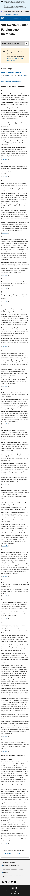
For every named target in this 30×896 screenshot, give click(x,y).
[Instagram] (9, 882)
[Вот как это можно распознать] (15, 13)
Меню (26, 18)
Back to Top (5, 160)
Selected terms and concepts (11, 73)
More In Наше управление (11, 43)
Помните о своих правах (11, 865)
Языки (5, 872)
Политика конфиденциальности (15, 891)
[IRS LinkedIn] (12, 882)
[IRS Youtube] (15, 882)
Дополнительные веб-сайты (13, 876)
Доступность (15, 893)
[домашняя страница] (4, 18)
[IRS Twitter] (6, 882)
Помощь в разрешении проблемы (14, 869)
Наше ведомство (9, 862)
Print (18, 854)
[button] (18, 18)
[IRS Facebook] (3, 882)
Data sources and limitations (11, 81)
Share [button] (9, 854)
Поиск (9, 18)
